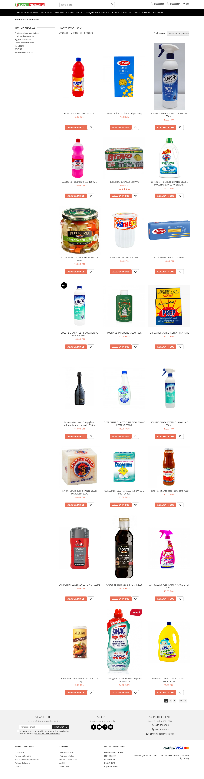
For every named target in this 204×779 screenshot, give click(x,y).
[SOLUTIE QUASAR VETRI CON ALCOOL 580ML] (169, 76)
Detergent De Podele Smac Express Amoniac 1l (124, 680)
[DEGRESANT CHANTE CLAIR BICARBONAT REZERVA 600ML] (124, 388)
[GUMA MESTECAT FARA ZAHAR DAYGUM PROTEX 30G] (124, 467)
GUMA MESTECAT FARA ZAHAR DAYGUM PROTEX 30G (124, 492)
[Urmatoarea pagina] (185, 701)
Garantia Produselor (68, 759)
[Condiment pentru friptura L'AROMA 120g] (80, 642)
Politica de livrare (22, 763)
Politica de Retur (66, 756)
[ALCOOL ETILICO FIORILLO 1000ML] (80, 158)
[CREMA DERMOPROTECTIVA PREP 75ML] (169, 306)
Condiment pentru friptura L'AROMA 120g (79, 680)
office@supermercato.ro (162, 733)
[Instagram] (110, 727)
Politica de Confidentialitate (47, 733)
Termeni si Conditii (23, 756)
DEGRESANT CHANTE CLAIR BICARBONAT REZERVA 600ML (124, 423)
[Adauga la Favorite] (90, 127)
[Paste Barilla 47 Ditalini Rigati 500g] (124, 77)
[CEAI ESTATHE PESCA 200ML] (124, 230)
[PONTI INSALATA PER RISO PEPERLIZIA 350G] (80, 230)
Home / (18, 19)
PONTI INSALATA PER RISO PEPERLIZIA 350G (79, 259)
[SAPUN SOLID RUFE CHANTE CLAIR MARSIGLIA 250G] (80, 467)
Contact (18, 766)
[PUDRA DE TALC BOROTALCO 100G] (124, 306)
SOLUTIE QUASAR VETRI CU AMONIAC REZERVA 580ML (79, 334)
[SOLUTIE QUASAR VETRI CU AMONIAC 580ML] (169, 388)
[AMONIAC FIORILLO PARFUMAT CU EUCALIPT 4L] (169, 642)
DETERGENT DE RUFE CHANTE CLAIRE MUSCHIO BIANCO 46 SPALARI (169, 183)
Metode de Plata (66, 752)
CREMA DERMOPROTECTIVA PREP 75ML (169, 332)
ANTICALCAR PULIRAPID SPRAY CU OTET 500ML (169, 586)
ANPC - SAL (64, 766)
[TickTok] (105, 727)
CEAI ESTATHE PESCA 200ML (124, 257)
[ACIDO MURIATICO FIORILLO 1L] (80, 77)
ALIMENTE (19, 46)
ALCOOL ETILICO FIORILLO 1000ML (79, 181)
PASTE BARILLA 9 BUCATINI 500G (169, 257)
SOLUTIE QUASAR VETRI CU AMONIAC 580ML (169, 423)
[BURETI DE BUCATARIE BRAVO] (124, 158)
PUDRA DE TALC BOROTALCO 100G (124, 332)
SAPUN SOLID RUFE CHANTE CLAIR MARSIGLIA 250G (79, 492)
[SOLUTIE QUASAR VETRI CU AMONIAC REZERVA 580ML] (80, 306)
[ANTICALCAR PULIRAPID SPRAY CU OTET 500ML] (169, 548)
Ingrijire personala (23, 39)
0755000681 (162, 729)
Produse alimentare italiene (27, 33)
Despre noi (19, 752)
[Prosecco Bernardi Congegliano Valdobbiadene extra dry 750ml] (80, 388)
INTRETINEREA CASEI (24, 52)
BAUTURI (19, 49)
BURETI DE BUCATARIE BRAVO (124, 181)
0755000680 (162, 725)
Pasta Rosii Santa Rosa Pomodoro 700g (169, 490)
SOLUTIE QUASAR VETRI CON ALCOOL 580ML (169, 115)
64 (181, 700)
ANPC (62, 763)
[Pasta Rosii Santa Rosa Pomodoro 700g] (169, 467)
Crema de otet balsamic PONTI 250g (124, 584)
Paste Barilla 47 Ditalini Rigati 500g (124, 113)
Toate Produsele (31, 19)
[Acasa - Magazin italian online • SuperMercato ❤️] (30, 5)
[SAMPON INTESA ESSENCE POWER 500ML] (80, 548)
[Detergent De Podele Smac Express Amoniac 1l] (124, 642)
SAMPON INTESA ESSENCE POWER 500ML (79, 584)
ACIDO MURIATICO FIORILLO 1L (79, 113)
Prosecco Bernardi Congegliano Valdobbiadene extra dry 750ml (79, 423)
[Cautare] (112, 4)
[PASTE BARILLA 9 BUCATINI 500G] (169, 230)
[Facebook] (93, 727)
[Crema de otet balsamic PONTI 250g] (124, 548)
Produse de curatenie (24, 36)
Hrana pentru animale (24, 42)
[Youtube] (99, 727)
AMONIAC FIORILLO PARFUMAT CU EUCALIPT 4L (169, 680)
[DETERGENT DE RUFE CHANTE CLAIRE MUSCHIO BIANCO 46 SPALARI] (169, 158)
